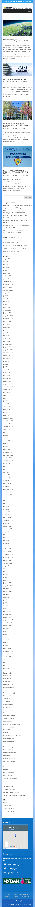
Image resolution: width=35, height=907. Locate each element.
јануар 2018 (7, 552)
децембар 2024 (8, 316)
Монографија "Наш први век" (12, 735)
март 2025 (6, 307)
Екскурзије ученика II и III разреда (15, 79)
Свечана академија (9, 764)
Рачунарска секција (9, 758)
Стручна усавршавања (10, 778)
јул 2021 (5, 432)
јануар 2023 (7, 381)
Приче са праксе (8, 750)
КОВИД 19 (6, 730)
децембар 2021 (8, 418)
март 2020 (6, 478)
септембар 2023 (8, 358)
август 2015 (6, 631)
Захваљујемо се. (8, 713)
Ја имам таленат (8, 718)
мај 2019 (6, 506)
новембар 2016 (8, 588)
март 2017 (6, 580)
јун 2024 (5, 333)
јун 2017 (5, 571)
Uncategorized (7, 676)
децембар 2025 (8, 281)
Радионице (6, 755)
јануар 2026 (7, 279)
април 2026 (6, 270)
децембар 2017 (8, 554)
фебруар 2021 (7, 446)
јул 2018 (5, 534)
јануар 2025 (7, 313)
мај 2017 (6, 574)
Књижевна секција (8, 727)
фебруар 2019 (7, 515)
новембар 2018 (8, 523)
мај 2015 (6, 637)
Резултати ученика (9, 761)
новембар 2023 (8, 353)
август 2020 (6, 463)
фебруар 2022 (7, 412)
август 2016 (6, 597)
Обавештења (7, 744)
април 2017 (6, 577)
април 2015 (6, 640)
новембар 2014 (8, 654)
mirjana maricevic (9, 245)
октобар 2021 (7, 424)
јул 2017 (5, 569)
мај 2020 (6, 472)
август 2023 (6, 361)
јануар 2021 (7, 449)
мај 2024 (6, 335)
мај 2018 (6, 540)
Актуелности (24, 894)
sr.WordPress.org (8, 811)
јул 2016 (5, 600)
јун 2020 (5, 469)
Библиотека (6, 681)
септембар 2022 (8, 392)
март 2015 (6, 642)
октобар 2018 (7, 526)
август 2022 (6, 395)
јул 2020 (5, 466)
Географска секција (9, 693)
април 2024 (6, 338)
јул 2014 (5, 662)
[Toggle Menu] (29, 11)
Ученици (16, 896)
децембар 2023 (8, 350)
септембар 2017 (8, 563)
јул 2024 (5, 330)
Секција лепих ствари (10, 767)
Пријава (5, 803)
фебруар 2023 (7, 378)
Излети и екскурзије (9, 715)
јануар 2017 (7, 583)
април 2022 (6, 407)
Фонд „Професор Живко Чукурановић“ (15, 795)
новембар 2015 (8, 623)
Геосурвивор (7, 696)
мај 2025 (6, 301)
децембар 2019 (8, 486)
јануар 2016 (7, 617)
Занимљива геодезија (10, 710)
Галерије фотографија (10, 690)
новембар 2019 (8, 489)
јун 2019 (5, 503)
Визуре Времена (8, 687)
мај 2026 (6, 267)
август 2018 (6, 532)
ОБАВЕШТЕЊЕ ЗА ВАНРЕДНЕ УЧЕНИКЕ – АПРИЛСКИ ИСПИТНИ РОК (15, 172)
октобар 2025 (7, 287)
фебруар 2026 (7, 276)
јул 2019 (5, 500)
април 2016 (6, 608)
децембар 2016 (8, 586)
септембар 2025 (8, 290)
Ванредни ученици (23, 243)
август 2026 (6, 259)
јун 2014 (5, 665)
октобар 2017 (7, 560)
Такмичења (6, 781)
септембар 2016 (8, 594)
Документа (25, 896)
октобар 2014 (7, 657)
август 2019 (6, 498)
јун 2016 (5, 603)
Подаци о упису (8, 747)
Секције (5, 769)
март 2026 (6, 273)
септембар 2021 (8, 426)
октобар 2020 (7, 458)
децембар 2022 (8, 384)
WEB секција (7, 678)
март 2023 (6, 375)
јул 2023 (5, 364)
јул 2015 (5, 634)
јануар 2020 (7, 483)
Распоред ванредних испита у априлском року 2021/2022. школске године (15, 125)
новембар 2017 (8, 557)
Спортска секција (8, 772)
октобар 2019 (7, 492)
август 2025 (6, 293)
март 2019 (6, 512)
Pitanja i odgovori (20, 248)
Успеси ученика (8, 786)
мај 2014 (6, 668)
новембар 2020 (8, 455)
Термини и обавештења (10, 784)
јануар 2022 (7, 415)
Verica (5, 240)
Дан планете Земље (10, 39)
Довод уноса (7, 805)
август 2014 (6, 660)
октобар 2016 (7, 591)
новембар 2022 (8, 387)
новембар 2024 (8, 318)
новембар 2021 (8, 421)
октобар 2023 (7, 355)
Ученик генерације (15, 240)
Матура (5, 732)
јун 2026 (5, 264)
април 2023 (6, 372)
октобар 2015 (7, 625)
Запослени (7, 896)
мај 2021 (6, 438)
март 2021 (6, 443)
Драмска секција (8, 704)
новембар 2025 (8, 284)
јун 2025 (5, 299)
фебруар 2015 (7, 645)
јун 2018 (5, 537)
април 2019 (6, 509)
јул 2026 (5, 262)
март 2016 (6, 611)
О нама (15, 894)
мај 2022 (6, 404)
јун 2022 (5, 401)
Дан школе (6, 698)
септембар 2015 (8, 628)
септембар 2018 (8, 529)
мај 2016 (6, 606)
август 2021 (6, 429)
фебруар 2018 (7, 549)
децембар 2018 (8, 520)
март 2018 (6, 546)
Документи (6, 701)
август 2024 (6, 327)
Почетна (7, 894)
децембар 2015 (8, 620)
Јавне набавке (7, 721)
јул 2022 (5, 398)
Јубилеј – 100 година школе (11, 724)
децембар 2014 (8, 651)
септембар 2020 (8, 461)
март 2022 (6, 409)
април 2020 (6, 475)
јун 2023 (5, 367)
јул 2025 (5, 296)
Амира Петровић (15, 41)
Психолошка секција (9, 752)
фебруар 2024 (7, 344)
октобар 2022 (7, 389)
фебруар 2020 (7, 480)
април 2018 (6, 543)
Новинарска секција (9, 738)
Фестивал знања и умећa (11, 792)
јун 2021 (5, 435)
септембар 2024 (8, 324)
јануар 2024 (7, 347)
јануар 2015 (7, 648)
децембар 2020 (8, 452)
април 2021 (6, 441)
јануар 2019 (7, 517)
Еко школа (6, 707)
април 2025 (6, 304)
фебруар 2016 (7, 614)
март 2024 (6, 341)
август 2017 (6, 566)
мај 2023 (6, 370)
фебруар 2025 (7, 310)
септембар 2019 (8, 495)
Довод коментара (8, 808)
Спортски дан (7, 775)
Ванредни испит (8, 684)
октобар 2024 (7, 321)
